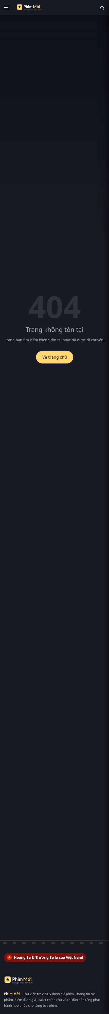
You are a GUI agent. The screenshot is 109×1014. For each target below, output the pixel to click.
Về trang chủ (54, 357)
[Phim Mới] (21, 980)
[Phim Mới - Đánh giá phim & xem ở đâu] (31, 7)
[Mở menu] (7, 8)
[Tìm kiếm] (102, 8)
